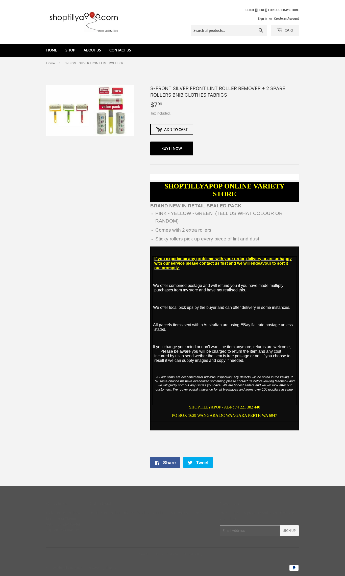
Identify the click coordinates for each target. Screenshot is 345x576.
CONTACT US (120, 50)
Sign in (262, 18)
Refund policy (192, 554)
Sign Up (289, 531)
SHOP (70, 50)
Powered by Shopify (102, 568)
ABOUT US (92, 50)
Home (50, 63)
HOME (51, 50)
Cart (289, 30)
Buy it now (171, 148)
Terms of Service (166, 554)
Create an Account (286, 18)
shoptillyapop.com (70, 568)
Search (144, 554)
